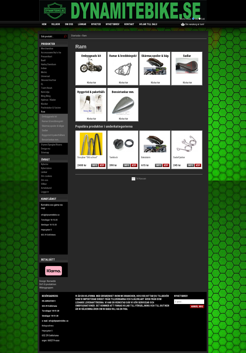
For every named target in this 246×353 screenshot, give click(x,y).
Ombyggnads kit (49, 116)
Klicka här (91, 82)
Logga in (45, 191)
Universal (45, 76)
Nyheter (96, 24)
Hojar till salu (148, 24)
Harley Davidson (48, 64)
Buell (43, 60)
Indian (44, 68)
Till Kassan (140, 178)
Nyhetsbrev (112, 24)
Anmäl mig (197, 306)
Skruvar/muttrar (48, 80)
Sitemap (45, 152)
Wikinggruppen (46, 287)
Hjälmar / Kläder (48, 99)
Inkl (196, 19)
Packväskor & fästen (51, 107)
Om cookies (46, 176)
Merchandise (47, 48)
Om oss (69, 24)
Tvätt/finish (46, 88)
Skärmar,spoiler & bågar (53, 126)
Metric (44, 72)
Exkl (203, 19)
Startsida (75, 35)
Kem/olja (45, 92)
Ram (43, 111)
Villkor (55, 24)
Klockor (44, 104)
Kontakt (129, 24)
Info (94, 165)
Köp (102, 165)
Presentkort (46, 56)
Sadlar (45, 130)
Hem (44, 24)
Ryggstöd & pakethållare (53, 135)
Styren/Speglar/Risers (51, 144)
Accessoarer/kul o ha (51, 52)
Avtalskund (46, 188)
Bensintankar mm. (50, 139)
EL (42, 84)
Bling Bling (46, 96)
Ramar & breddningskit (52, 121)
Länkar (82, 24)
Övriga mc (45, 148)
